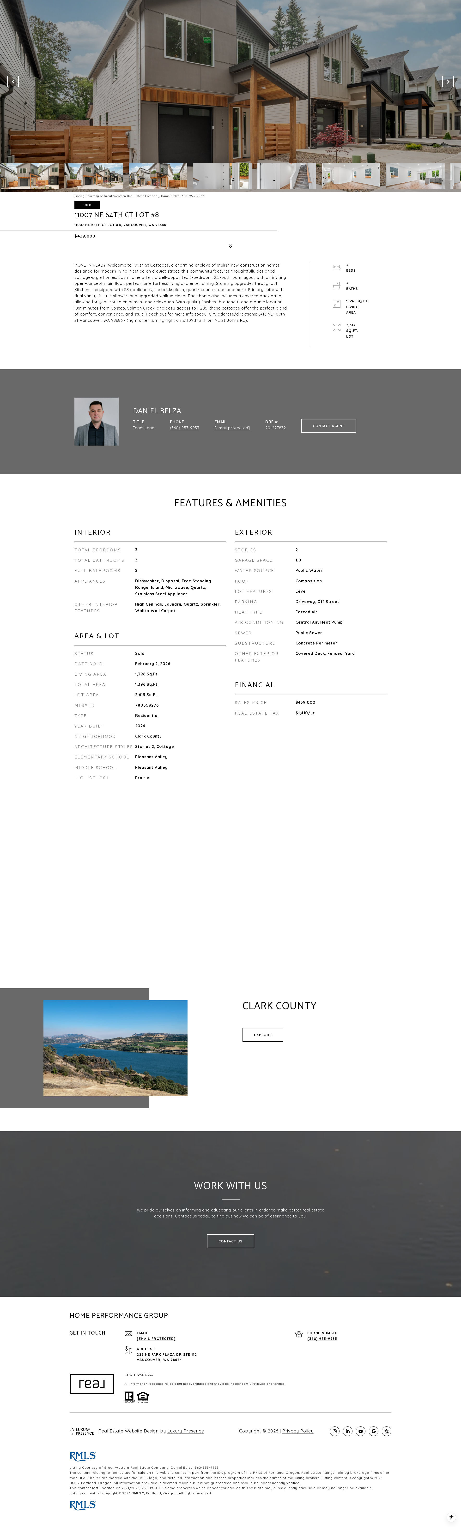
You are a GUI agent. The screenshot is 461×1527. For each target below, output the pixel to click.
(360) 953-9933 (184, 427)
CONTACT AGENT (329, 426)
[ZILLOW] (386, 1431)
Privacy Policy (298, 1431)
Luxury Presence (185, 1431)
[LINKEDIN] (347, 1431)
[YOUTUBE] (360, 1431)
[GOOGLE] (373, 1431)
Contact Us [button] (230, 1241)
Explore (263, 1035)
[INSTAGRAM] (335, 1431)
